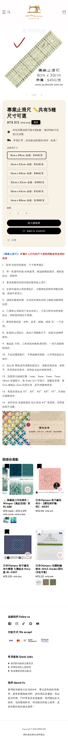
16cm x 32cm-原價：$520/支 (27, 164)
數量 (9, 207)
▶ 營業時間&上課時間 (19, 667)
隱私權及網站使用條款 (34, 734)
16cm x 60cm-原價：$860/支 (27, 173)
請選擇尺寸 (12, 147)
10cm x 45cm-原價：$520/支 (27, 191)
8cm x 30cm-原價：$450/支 (27, 155)
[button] (3, 12)
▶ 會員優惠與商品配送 (20, 670)
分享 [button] (14, 240)
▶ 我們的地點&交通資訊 (20, 663)
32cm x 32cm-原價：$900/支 (27, 182)
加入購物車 (34, 222)
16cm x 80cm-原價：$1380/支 (28, 200)
